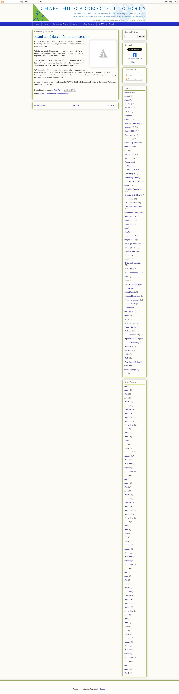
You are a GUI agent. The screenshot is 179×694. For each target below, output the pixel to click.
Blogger (103, 689)
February (128, 406)
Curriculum (128, 162)
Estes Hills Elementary (133, 189)
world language (130, 370)
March (126, 402)
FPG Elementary (130, 203)
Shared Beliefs (130, 304)
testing (127, 354)
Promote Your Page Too (135, 58)
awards (127, 108)
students (127, 331)
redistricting (128, 288)
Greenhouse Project (132, 213)
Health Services (130, 216)
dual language (129, 166)
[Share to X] (70, 90)
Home (37, 24)
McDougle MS (129, 247)
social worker (129, 311)
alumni (127, 100)
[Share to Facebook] (72, 90)
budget (127, 115)
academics (128, 92)
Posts (129, 75)
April (126, 398)
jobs (126, 228)
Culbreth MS (129, 154)
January (127, 409)
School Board (50, 94)
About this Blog (88, 24)
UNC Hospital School (132, 362)
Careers (75, 24)
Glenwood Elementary (132, 207)
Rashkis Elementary (132, 284)
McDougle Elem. (130, 244)
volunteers (128, 366)
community (128, 139)
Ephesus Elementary (132, 181)
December (128, 413)
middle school (129, 251)
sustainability (129, 346)
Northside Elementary (132, 263)
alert (126, 96)
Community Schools (132, 143)
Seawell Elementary (132, 300)
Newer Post (39, 105)
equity (126, 185)
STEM (126, 319)
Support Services (131, 343)
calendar (127, 119)
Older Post (112, 105)
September (128, 425)
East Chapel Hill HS (131, 170)
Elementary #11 (130, 174)
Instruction (128, 224)
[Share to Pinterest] (74, 90)
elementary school (131, 178)
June (126, 390)
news (42, 94)
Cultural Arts (129, 158)
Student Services (130, 327)
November (128, 417)
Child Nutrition (129, 135)
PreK (126, 277)
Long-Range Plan (131, 236)
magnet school (130, 240)
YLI (125, 373)
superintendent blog (132, 339)
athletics (127, 104)
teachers (127, 350)
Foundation (128, 199)
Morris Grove (129, 255)
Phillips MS (128, 269)
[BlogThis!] (67, 90)
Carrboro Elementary (132, 123)
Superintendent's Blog (60, 24)
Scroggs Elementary (132, 296)
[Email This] (65, 90)
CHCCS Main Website (107, 24)
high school (128, 220)
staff (126, 315)
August (127, 429)
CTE (126, 150)
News (46, 24)
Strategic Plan (129, 323)
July (125, 386)
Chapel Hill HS (130, 131)
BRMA (126, 112)
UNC (126, 358)
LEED (126, 232)
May (126, 394)
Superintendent (63, 94)
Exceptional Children (132, 195)
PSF (126, 280)
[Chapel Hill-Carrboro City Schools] (135, 56)
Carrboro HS (129, 127)
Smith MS (128, 308)
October (127, 421)
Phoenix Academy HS (132, 273)
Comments (131, 79)
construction (129, 146)
